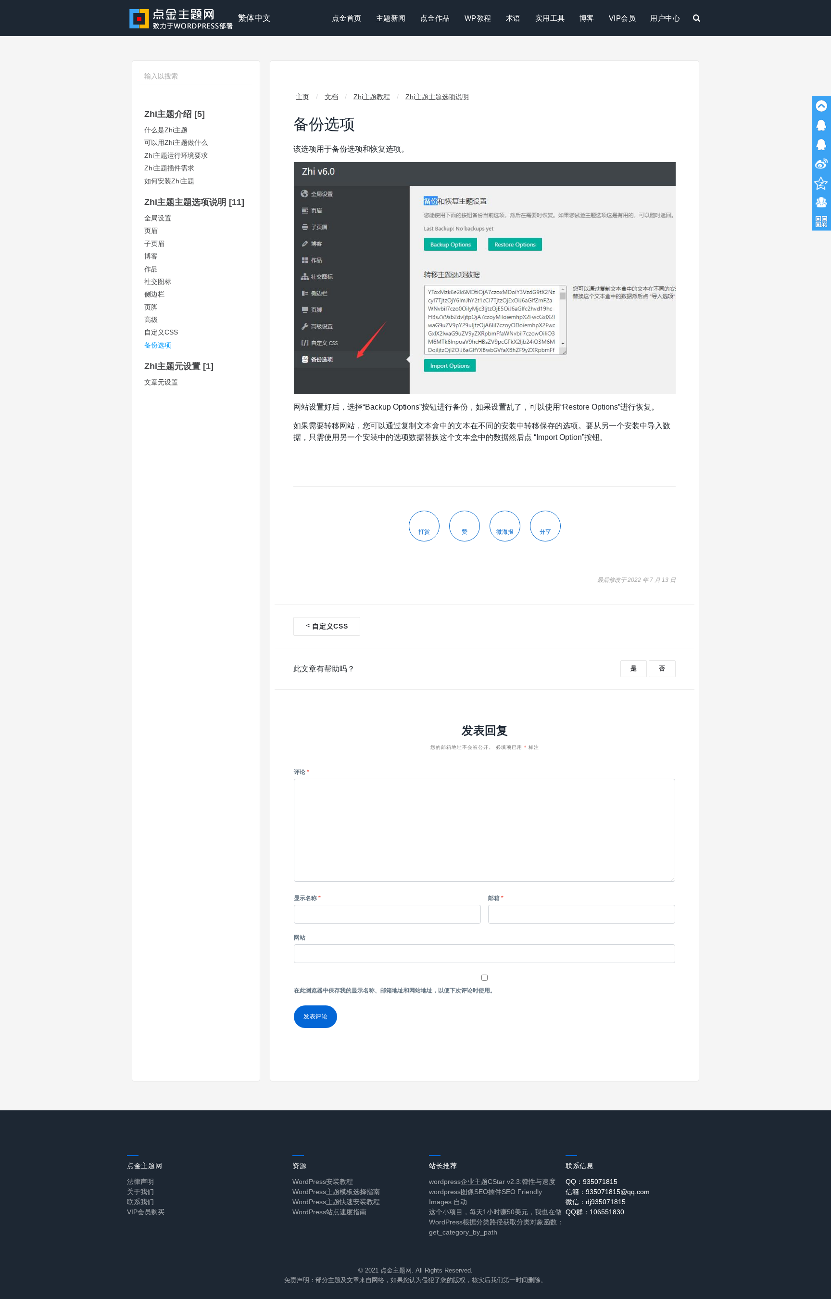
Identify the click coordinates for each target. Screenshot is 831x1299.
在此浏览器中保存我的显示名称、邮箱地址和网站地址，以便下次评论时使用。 (395, 990)
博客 (586, 18)
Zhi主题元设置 (179, 366)
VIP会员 (622, 18)
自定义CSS (161, 332)
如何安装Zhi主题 (169, 181)
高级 (151, 319)
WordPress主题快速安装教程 (336, 1202)
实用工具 (550, 18)
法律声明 (140, 1181)
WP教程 (478, 18)
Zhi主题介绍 (174, 114)
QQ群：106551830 (595, 1212)
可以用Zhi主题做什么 (176, 142)
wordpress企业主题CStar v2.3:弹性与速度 (492, 1181)
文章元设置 (161, 382)
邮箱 (496, 898)
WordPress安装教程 (322, 1181)
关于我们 (140, 1192)
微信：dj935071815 (596, 1202)
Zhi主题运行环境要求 (176, 155)
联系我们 (140, 1202)
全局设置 (157, 218)
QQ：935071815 (591, 1181)
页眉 (151, 230)
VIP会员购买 (145, 1212)
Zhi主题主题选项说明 (194, 202)
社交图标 (157, 281)
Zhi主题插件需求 (169, 168)
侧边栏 (154, 294)
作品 (151, 269)
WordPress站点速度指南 (329, 1212)
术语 (513, 18)
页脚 (151, 307)
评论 (301, 772)
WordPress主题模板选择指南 (336, 1192)
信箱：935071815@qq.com (608, 1192)
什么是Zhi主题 (166, 130)
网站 (299, 937)
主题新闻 (391, 18)
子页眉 (154, 243)
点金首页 (347, 18)
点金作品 (435, 18)
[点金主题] (181, 18)
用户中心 (665, 18)
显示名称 (307, 898)
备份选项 (157, 345)
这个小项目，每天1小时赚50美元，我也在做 (495, 1212)
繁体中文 (254, 18)
